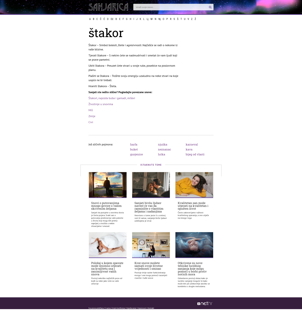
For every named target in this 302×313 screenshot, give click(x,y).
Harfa (133, 144)
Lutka (161, 154)
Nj (159, 19)
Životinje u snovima (100, 104)
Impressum (142, 308)
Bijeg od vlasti (195, 154)
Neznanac (164, 149)
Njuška (162, 144)
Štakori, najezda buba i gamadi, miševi (111, 98)
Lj (147, 19)
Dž (112, 19)
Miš (90, 110)
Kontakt (151, 308)
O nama (107, 308)
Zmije (91, 116)
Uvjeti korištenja (118, 308)
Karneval (192, 144)
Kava (189, 149)
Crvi (90, 122)
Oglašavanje (131, 308)
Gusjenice (136, 154)
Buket (134, 149)
